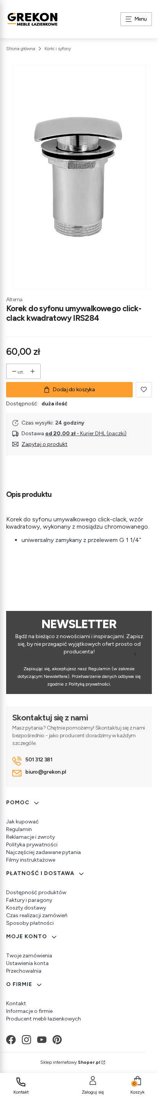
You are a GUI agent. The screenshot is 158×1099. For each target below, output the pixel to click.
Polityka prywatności (32, 844)
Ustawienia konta (27, 963)
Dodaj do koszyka (74, 389)
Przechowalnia (23, 971)
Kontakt (16, 1003)
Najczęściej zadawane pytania (43, 852)
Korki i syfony (57, 48)
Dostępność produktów (36, 892)
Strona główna (20, 48)
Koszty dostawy (26, 908)
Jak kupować (22, 821)
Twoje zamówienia (29, 955)
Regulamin (19, 829)
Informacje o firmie (29, 1011)
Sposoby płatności (30, 923)
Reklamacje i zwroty (30, 837)
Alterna (14, 299)
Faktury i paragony (29, 900)
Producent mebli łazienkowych (43, 1019)
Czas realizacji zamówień (36, 915)
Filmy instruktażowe (30, 860)
